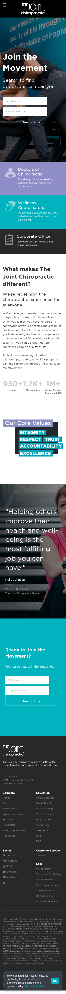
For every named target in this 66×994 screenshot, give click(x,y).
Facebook (11, 871)
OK (55, 981)
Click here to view (34, 986)
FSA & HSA (42, 825)
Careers (7, 803)
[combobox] (25, 101)
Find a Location (45, 797)
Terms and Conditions (48, 874)
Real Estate (9, 825)
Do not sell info (44, 896)
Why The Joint (44, 819)
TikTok (8, 866)
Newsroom (9, 808)
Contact (40, 855)
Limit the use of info (47, 901)
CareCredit (42, 830)
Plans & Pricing (44, 808)
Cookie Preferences (47, 890)
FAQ (38, 841)
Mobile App (9, 835)
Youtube (10, 855)
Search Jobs (31, 122)
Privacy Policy (44, 868)
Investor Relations (13, 814)
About (6, 797)
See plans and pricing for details (29, 963)
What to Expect (45, 814)
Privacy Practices (45, 879)
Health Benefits (44, 803)
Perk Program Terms (47, 885)
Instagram (11, 861)
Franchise (8, 819)
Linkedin (10, 877)
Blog (38, 835)
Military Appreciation (14, 830)
